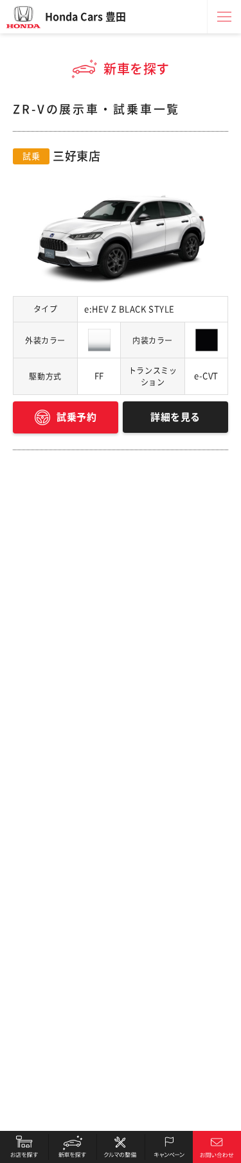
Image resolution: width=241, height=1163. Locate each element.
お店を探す (24, 1147)
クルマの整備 (120, 1147)
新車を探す (72, 1147)
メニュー (224, 16)
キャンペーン (169, 1147)
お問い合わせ (217, 1147)
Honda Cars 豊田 (85, 17)
